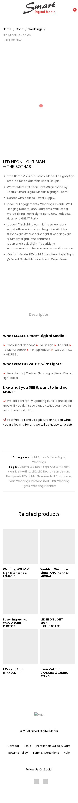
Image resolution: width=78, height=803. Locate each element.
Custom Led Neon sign (33, 467)
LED (34, 471)
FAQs (27, 746)
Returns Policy (18, 753)
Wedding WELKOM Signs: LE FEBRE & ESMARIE (16, 572)
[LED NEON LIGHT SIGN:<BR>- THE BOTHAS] (33, 273)
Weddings (39, 462)
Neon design (60, 471)
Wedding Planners (43, 486)
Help (67, 753)
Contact (13, 746)
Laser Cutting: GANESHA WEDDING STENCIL (54, 672)
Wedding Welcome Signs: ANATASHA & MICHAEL (54, 572)
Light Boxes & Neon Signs (48, 457)
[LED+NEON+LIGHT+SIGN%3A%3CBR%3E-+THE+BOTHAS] (39, 273)
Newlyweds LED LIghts (21, 476)
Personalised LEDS (43, 481)
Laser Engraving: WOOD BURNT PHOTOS (15, 622)
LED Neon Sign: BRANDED (13, 671)
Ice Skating (22, 471)
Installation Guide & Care (53, 746)
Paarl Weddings (19, 481)
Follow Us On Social (39, 769)
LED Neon (44, 471)
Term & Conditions (46, 753)
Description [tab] (39, 314)
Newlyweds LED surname (54, 476)
